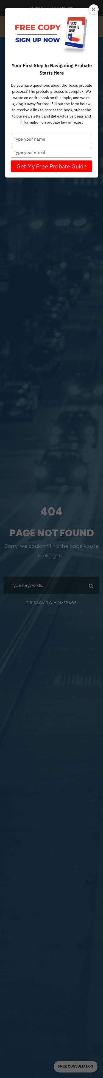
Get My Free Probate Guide (51, 166)
